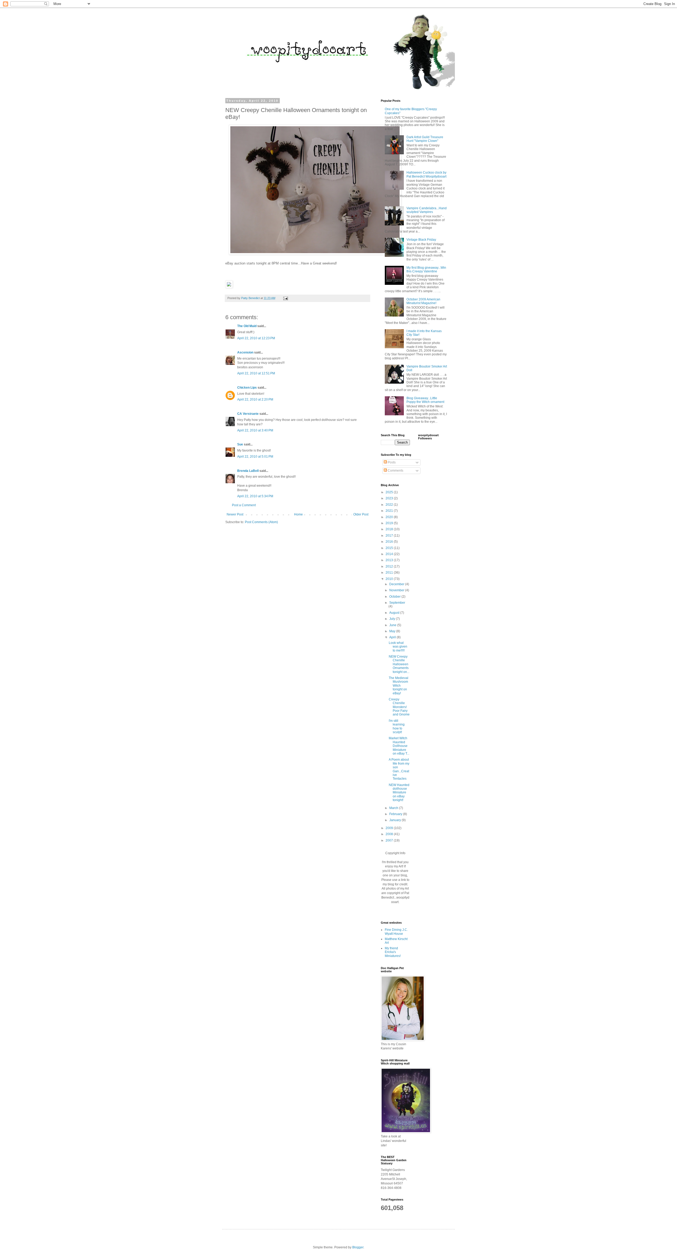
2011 (390, 572)
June (393, 625)
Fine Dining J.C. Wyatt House (396, 931)
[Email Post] (285, 298)
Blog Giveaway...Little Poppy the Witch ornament (425, 400)
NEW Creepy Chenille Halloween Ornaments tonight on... (399, 664)
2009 (390, 828)
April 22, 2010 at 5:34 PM (255, 496)
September (397, 603)
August (394, 613)
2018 (390, 529)
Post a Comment (244, 505)
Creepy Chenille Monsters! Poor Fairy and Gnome (399, 707)
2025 (390, 492)
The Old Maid (247, 326)
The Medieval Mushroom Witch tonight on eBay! (398, 685)
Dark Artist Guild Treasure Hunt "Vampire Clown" (424, 139)
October (395, 596)
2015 (390, 548)
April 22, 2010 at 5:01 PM (255, 456)
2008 (390, 834)
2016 (390, 541)
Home (298, 514)
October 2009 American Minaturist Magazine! (423, 301)
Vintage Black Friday (421, 239)
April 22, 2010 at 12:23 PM (256, 338)
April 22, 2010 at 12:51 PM (256, 373)
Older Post (360, 514)
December (397, 584)
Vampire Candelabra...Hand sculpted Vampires (426, 210)
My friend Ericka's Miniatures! (393, 952)
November (397, 590)
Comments (395, 470)
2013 (390, 560)
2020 (390, 517)
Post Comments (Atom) (261, 522)
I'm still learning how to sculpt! (397, 726)
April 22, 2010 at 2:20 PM (255, 399)
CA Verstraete (248, 414)
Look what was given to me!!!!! (398, 646)
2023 (390, 498)
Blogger (357, 1247)
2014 (390, 554)
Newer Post (235, 514)
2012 (390, 566)
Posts (391, 462)
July (392, 619)
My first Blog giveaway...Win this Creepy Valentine (426, 269)
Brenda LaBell (248, 471)
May (392, 631)
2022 (390, 504)
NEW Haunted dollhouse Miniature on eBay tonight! (399, 792)
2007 (390, 840)
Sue (240, 444)
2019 (390, 523)
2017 (390, 535)
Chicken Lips (247, 387)
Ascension (245, 352)
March (394, 808)
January (395, 820)
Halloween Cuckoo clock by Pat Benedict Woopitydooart (426, 174)
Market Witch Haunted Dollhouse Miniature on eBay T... (399, 745)
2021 (390, 511)
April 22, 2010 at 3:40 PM (255, 430)
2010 (390, 579)
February (396, 814)
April (393, 637)
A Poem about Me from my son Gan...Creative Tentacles (399, 769)
